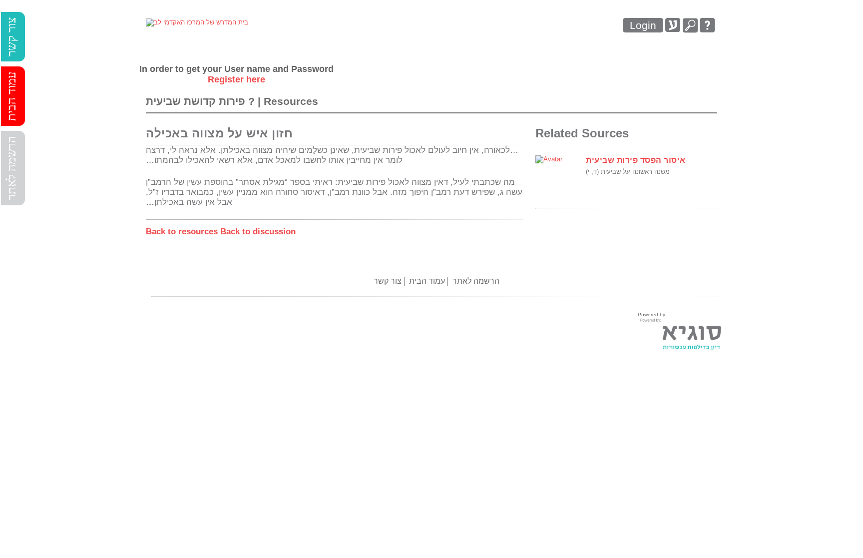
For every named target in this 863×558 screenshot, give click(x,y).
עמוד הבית (11, 96)
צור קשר (11, 36)
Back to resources (182, 231)
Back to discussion (258, 231)
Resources (291, 101)
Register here (236, 79)
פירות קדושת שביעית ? (202, 101)
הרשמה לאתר (11, 168)
